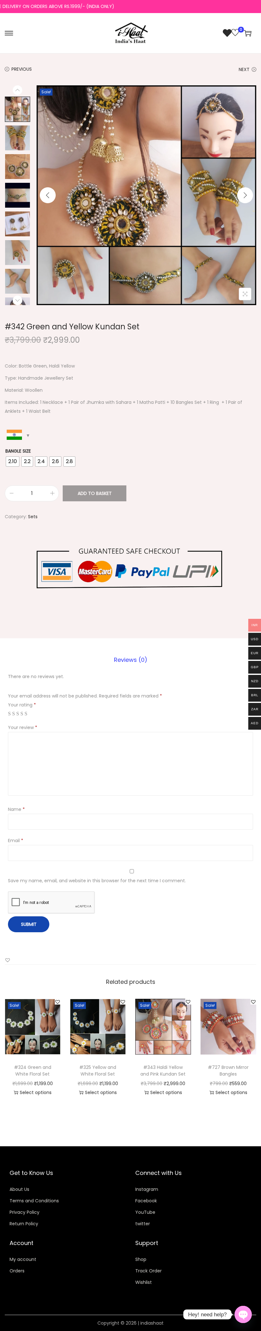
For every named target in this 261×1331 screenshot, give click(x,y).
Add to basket (95, 493)
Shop (140, 1259)
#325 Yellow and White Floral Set (97, 1070)
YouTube (145, 1212)
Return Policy (24, 1223)
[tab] (130, 659)
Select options (36, 1092)
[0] (231, 33)
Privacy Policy (24, 1212)
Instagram (146, 1189)
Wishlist (143, 1282)
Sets (33, 516)
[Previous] (48, 195)
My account (23, 1259)
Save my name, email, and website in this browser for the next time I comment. (97, 880)
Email (15, 840)
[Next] (245, 195)
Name (16, 809)
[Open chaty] (243, 1311)
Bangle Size (18, 451)
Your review (22, 727)
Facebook (146, 1201)
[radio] (12, 461)
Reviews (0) (130, 660)
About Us (19, 1189)
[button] (8, 960)
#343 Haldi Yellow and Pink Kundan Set (163, 1070)
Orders (17, 1271)
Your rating (22, 705)
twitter (142, 1223)
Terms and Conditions (34, 1201)
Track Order (148, 1271)
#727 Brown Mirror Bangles (228, 1070)
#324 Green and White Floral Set (32, 1070)
